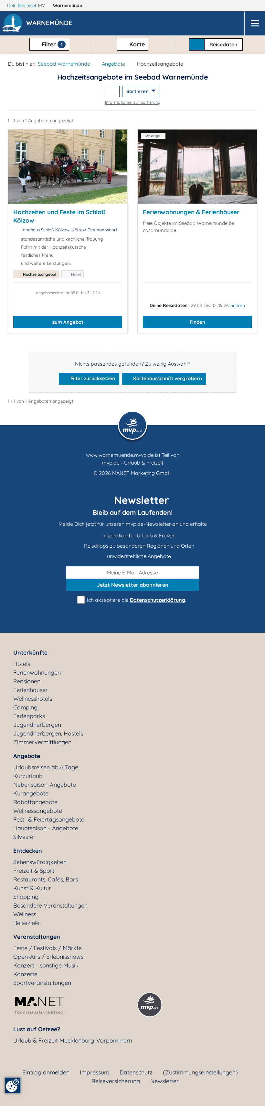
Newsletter (164, 1081)
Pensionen (26, 681)
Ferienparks (29, 716)
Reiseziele (26, 923)
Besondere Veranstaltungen (50, 905)
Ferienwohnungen (37, 672)
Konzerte (25, 974)
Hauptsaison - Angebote (45, 828)
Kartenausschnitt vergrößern (167, 378)
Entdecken (27, 850)
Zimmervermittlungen (42, 742)
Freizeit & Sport (33, 870)
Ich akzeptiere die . (136, 600)
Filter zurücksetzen (92, 378)
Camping (25, 707)
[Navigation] (254, 23)
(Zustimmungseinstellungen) (200, 1072)
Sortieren (138, 91)
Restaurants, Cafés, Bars (45, 879)
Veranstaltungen (36, 936)
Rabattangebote (35, 802)
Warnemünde (68, 5)
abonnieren (132, 585)
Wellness (24, 914)
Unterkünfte (30, 652)
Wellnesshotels (32, 698)
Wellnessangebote (37, 810)
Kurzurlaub (28, 776)
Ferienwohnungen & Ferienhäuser (191, 212)
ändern (237, 305)
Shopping (25, 896)
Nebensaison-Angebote (44, 784)
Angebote (113, 64)
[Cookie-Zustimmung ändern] (12, 1085)
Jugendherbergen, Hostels (48, 733)
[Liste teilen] (112, 92)
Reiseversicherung (115, 1081)
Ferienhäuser (30, 690)
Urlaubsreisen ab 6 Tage (45, 767)
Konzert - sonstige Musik (46, 965)
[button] (50, 23)
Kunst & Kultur (32, 888)
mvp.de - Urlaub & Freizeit (132, 462)
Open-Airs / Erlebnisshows (48, 956)
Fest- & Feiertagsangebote (48, 819)
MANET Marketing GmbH (142, 473)
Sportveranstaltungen (42, 982)
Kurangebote (30, 793)
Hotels (21, 664)
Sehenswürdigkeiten (40, 862)
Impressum (94, 1072)
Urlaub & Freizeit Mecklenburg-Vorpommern (72, 1040)
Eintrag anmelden (45, 1072)
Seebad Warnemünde (64, 64)
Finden (197, 322)
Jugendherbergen (37, 724)
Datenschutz (136, 1072)
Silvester (24, 837)
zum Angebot (67, 322)
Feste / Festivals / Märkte (47, 948)
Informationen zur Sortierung (132, 102)
